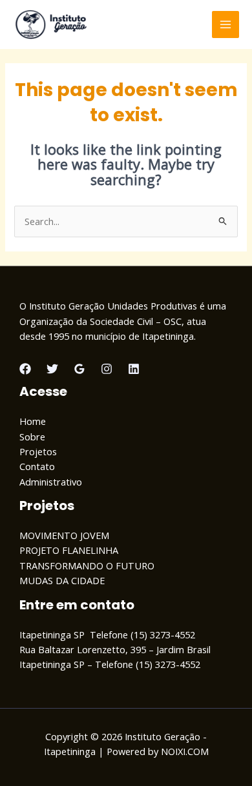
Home (32, 421)
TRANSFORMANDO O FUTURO (86, 565)
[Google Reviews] (79, 369)
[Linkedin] (134, 369)
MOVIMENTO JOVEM (64, 535)
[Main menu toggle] (225, 24)
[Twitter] (52, 369)
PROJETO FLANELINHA (68, 550)
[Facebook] (25, 369)
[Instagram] (106, 369)
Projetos (38, 451)
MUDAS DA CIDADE (62, 580)
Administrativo (50, 481)
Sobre (32, 436)
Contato (37, 466)
